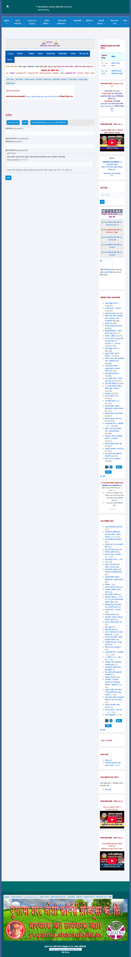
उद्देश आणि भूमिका (110, 383)
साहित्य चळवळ (29, 79)
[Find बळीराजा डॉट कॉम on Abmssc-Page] (112, 230)
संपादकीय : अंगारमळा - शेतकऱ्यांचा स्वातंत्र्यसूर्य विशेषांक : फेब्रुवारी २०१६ (113, 682)
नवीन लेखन (10, 79)
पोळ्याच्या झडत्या (110, 313)
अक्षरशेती (39, 79)
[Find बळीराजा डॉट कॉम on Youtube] (112, 253)
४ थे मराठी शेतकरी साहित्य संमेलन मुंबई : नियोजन (113, 387)
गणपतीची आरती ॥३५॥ (112, 401)
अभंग (106, 562)
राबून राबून (108, 627)
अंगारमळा (77, 26)
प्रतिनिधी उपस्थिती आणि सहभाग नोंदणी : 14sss (113, 764)
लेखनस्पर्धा (47, 79)
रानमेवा (73, 53)
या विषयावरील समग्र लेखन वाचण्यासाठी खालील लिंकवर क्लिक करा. (112, 166)
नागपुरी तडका (82, 79)
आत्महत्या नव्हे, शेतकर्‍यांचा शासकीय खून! (113, 663)
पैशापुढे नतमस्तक (110, 677)
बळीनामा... (108, 584)
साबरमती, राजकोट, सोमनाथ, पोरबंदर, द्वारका (114, 618)
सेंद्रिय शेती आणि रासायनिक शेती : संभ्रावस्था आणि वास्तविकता (114, 318)
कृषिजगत (89, 20)
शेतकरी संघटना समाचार (104, 26)
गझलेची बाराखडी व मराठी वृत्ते (114, 448)
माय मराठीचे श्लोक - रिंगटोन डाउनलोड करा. (114, 379)
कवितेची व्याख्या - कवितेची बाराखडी (117, 72)
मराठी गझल (73, 79)
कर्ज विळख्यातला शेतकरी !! (113, 539)
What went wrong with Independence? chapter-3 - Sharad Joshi (114, 342)
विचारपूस (108, 393)
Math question (14, 159)
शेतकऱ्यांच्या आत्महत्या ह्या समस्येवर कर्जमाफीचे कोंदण (113, 570)
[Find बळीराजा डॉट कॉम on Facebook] (112, 238)
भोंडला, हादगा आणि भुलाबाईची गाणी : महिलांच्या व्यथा (114, 359)
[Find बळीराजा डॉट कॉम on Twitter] (112, 246)
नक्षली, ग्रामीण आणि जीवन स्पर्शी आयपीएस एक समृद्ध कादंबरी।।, (113, 692)
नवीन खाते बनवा (13, 122)
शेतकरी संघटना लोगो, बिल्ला (114, 413)
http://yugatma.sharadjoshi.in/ (65, 949)
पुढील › (119, 467)
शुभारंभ (107, 323)
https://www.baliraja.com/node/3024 (41, 96)
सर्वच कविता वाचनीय (112, 594)
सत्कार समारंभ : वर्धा (111, 396)
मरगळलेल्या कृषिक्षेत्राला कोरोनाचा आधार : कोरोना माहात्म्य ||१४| (113, 534)
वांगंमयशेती (106, 269)
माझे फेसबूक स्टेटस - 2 (112, 348)
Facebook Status (32, 22)
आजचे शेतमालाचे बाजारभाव (113, 326)
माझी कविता (63, 53)
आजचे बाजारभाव (17, 22)
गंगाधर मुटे (108, 789)
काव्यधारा (64, 79)
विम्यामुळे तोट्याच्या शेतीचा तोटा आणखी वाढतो (113, 605)
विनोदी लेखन (10, 83)
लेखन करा (108, 760)
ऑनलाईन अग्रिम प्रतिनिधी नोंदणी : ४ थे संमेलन (113, 437)
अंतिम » (108, 472)
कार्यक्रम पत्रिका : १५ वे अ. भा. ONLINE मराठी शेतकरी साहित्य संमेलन (114, 599)
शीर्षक (113, 56)
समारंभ (40, 53)
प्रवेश (25, 122)
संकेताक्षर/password (14, 141)
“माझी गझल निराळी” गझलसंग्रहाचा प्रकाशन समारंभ (112, 368)
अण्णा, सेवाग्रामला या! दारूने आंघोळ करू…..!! (114, 633)
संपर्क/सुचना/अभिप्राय (112, 373)
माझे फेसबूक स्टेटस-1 (112, 303)
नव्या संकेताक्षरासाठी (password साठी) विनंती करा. (49, 122)
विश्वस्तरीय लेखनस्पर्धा (61, 22)
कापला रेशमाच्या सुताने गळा (113, 443)
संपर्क (125, 20)
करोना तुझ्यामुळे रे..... (111, 714)
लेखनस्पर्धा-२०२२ (62, 26)
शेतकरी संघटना (100, 22)
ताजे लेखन (19, 79)
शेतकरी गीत (51, 53)
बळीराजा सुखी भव (110, 552)
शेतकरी (18, 53)
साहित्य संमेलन (44, 897)
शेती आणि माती (109, 629)
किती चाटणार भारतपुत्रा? (113, 458)
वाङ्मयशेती (56, 79)
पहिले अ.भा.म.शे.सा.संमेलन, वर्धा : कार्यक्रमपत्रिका (113, 429)
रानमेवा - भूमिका (110, 336)
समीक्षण (31, 53)
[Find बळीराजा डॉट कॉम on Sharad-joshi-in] (112, 223)
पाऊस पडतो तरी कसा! (112, 587)
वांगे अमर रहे (83, 53)
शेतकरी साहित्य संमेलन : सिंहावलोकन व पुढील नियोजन (114, 407)
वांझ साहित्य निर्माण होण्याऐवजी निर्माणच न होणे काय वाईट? (114, 698)
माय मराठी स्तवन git (111, 549)
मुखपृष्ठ (6, 20)
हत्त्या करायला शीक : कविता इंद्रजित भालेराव (113, 638)
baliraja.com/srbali (112, 173)
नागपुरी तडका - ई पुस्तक (113, 308)
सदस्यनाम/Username (14, 128)
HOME (10, 53)
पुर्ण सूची (102, 476)
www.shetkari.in (106, 106)
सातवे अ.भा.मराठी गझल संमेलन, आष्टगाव (112, 565)
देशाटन (9, 59)
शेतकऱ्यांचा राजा (114, 22)
